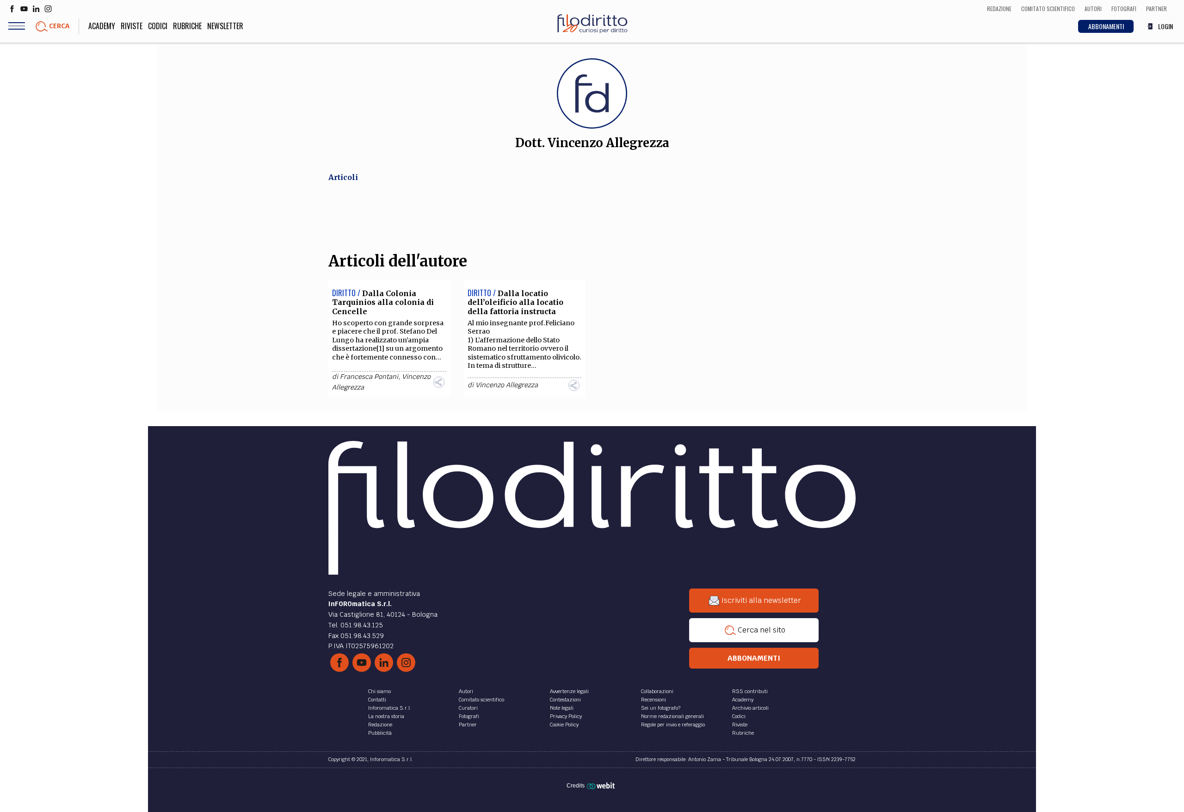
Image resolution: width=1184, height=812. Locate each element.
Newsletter (225, 25)
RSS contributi (750, 691)
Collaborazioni (657, 691)
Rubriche (187, 25)
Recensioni (653, 699)
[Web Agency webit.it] (602, 785)
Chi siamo (379, 691)
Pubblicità (380, 733)
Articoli (343, 177)
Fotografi (469, 716)
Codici (157, 25)
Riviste (131, 25)
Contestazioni (565, 699)
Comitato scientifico (481, 699)
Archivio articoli (750, 708)
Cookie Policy (564, 724)
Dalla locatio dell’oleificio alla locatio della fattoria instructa (515, 302)
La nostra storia (386, 716)
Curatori (468, 708)
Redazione (380, 724)
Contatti (377, 699)
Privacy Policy (566, 716)
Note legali (562, 708)
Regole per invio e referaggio (673, 724)
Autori (466, 691)
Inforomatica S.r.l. (389, 708)
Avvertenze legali (569, 691)
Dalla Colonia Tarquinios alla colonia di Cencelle (383, 302)
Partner (468, 724)
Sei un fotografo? (660, 708)
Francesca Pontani (369, 376)
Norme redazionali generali (672, 716)
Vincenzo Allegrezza (506, 385)
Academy (101, 25)
